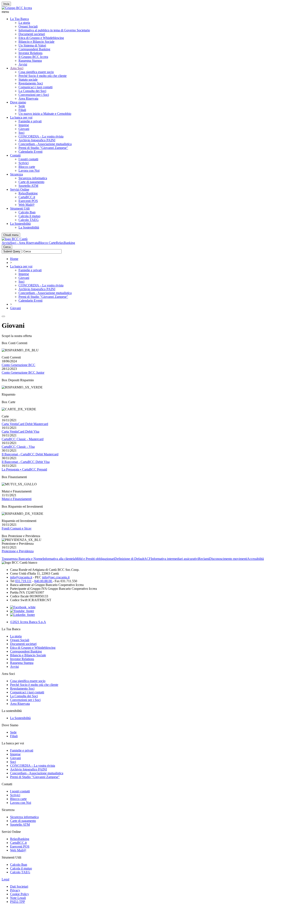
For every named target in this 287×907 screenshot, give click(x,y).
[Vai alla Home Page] (15, 239)
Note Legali (18, 898)
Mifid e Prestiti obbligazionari (95, 559)
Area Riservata (28, 98)
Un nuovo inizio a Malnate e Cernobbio (44, 113)
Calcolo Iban (27, 212)
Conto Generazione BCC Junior (23, 372)
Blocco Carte (47, 243)
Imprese (23, 125)
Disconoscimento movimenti (228, 559)
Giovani (23, 129)
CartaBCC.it (26, 197)
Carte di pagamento (31, 182)
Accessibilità (255, 559)
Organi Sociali (28, 26)
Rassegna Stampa (30, 60)
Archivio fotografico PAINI (36, 140)
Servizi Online (19, 189)
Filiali (22, 110)
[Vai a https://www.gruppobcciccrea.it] (17, 8)
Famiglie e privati (30, 121)
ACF (147, 559)
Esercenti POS (28, 201)
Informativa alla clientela (59, 559)
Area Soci (16, 68)
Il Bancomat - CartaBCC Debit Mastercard (30, 454)
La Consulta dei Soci (32, 91)
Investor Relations (30, 53)
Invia (6, 3)
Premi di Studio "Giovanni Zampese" (43, 148)
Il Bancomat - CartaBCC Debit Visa (26, 462)
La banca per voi (21, 117)
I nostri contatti (28, 159)
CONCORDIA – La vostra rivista (40, 136)
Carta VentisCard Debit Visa (20, 431)
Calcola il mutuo (29, 216)
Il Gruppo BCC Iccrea (33, 57)
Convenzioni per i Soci (33, 94)
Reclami (203, 559)
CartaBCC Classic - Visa (18, 446)
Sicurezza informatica (32, 178)
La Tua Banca (19, 19)
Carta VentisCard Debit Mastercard (25, 424)
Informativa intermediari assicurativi (174, 559)
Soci (21, 132)
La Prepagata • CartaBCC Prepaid (24, 469)
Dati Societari (19, 886)
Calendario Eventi (30, 151)
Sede (21, 106)
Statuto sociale (28, 79)
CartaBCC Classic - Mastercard (22, 439)
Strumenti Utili (20, 208)
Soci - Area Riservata (24, 243)
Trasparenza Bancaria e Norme (22, 559)
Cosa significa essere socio (36, 72)
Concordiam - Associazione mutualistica (45, 144)
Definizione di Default (129, 559)
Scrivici (23, 163)
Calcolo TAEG (28, 220)
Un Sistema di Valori (32, 45)
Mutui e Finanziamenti (17, 499)
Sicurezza (16, 174)
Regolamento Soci (30, 83)
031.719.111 (23, 581)
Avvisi (22, 64)
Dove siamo (18, 102)
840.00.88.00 (43, 581)
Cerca (7, 247)
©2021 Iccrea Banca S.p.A (28, 622)
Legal (5, 879)
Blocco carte (26, 167)
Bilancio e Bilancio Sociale (36, 41)
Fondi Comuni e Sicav (17, 528)
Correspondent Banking (34, 49)
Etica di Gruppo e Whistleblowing (41, 38)
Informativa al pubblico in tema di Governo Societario (54, 30)
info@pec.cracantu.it (56, 577)
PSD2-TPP (17, 901)
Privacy (15, 890)
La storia (24, 22)
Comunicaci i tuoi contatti (35, 87)
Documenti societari (31, 34)
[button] (143, 12)
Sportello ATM (28, 185)
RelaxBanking (28, 193)
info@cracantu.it (21, 577)
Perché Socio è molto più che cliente (42, 76)
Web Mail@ (26, 204)
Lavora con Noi (28, 170)
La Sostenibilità (20, 223)
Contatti (15, 155)
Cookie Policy (19, 894)
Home (14, 259)
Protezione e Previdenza (18, 551)
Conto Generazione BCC (18, 365)
